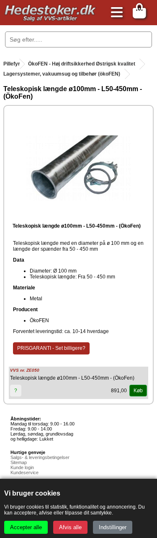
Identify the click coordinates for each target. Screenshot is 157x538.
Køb (138, 391)
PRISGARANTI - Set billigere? (51, 348)
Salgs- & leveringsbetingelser (39, 457)
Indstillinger (112, 527)
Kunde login (22, 467)
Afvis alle (70, 527)
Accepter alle (26, 527)
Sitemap (18, 462)
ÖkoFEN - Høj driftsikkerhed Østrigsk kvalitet (81, 64)
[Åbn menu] (115, 13)
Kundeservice (24, 472)
